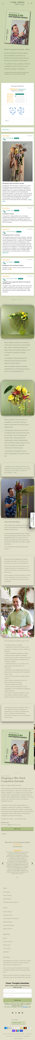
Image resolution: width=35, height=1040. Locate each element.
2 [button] (15, 299)
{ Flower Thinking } (11, 1033)
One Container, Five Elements (11, 918)
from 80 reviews (17, 846)
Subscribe (17, 1000)
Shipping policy (26, 1036)
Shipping (9, 824)
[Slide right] (21, 773)
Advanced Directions (8, 925)
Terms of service (18, 1036)
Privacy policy (10, 1036)
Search (5, 938)
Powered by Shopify (20, 1033)
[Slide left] (14, 773)
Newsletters (25, 1006)
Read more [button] (5, 252)
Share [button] (4, 833)
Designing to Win (7, 915)
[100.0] (13, 110)
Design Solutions (7, 928)
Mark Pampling (7, 898)
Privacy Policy (7, 948)
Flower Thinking (7, 895)
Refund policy (6, 945)
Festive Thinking (7, 911)
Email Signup (6, 892)
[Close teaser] (30, 527)
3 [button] (18, 299)
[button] (3, 3)
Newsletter (6, 951)
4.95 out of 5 (21, 89)
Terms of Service (7, 941)
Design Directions (8, 922)
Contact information (18, 1038)
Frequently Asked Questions (10, 902)
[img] (6, 136)
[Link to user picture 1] (17, 161)
